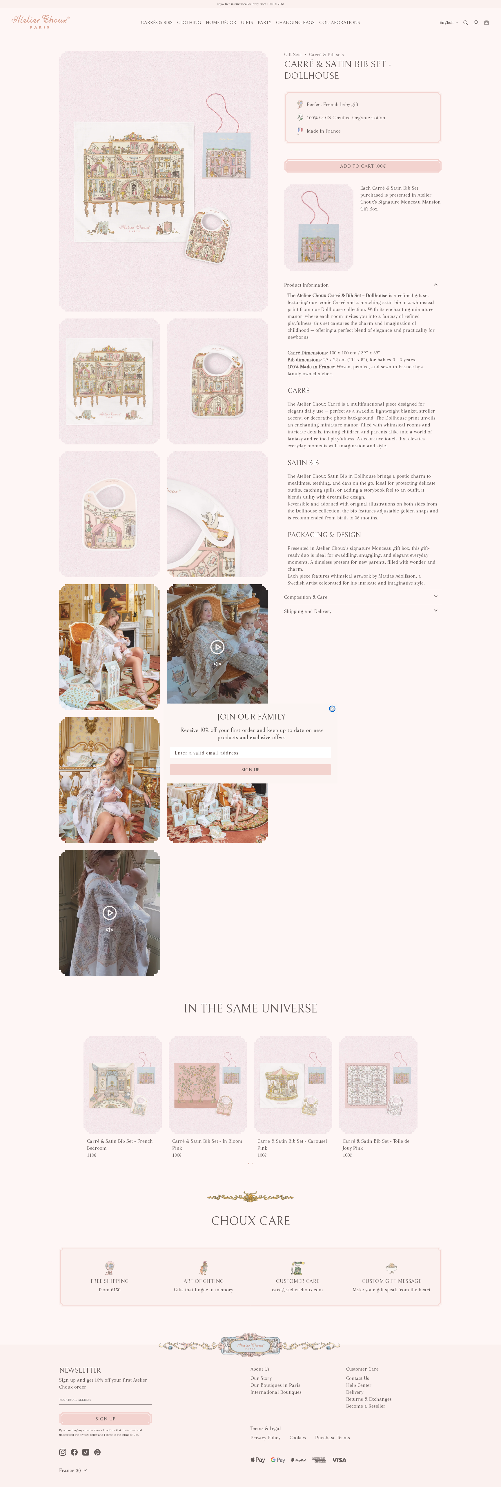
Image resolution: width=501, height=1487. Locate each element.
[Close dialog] (332, 709)
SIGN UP (250, 769)
